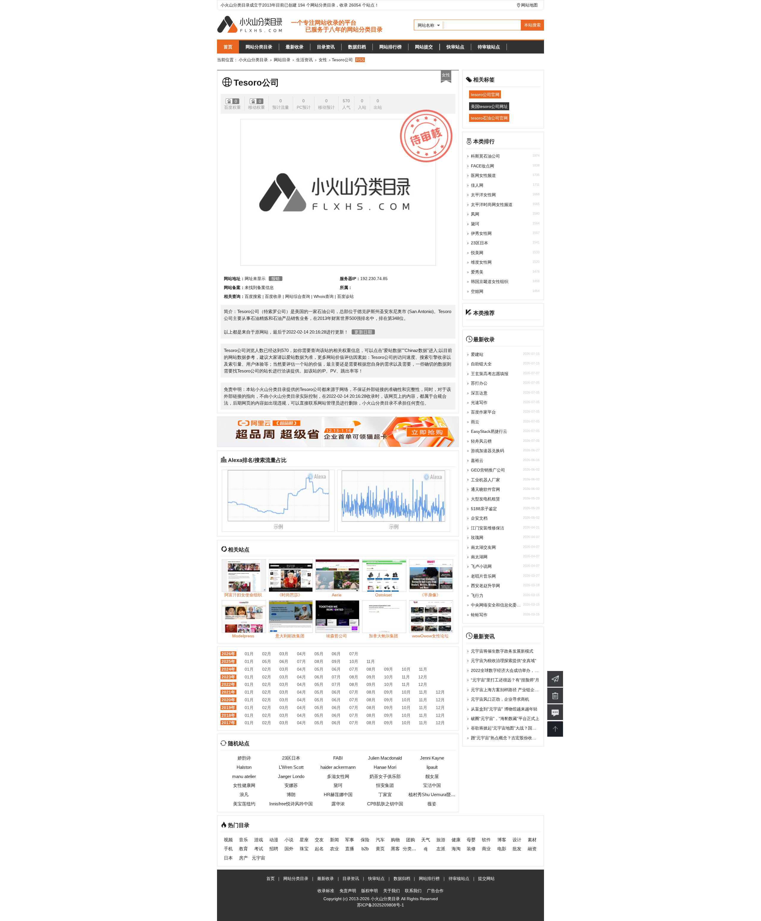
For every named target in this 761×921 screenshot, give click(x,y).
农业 (334, 848)
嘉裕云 (477, 460)
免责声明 (347, 890)
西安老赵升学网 (485, 585)
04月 (301, 653)
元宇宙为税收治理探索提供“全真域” (503, 660)
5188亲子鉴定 (484, 508)
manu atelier (244, 776)
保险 (365, 839)
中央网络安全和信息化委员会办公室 (504, 605)
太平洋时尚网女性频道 (491, 204)
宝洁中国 (432, 785)
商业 (486, 848)
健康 (456, 839)
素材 (532, 839)
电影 (501, 848)
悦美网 (477, 252)
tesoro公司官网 (485, 94)
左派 (440, 848)
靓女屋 (432, 776)
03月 (283, 653)
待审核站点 (489, 46)
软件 (486, 839)
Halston (244, 767)
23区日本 (291, 757)
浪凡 (244, 794)
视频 (228, 839)
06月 (336, 653)
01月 (249, 653)
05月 (319, 653)
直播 (349, 848)
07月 (353, 653)
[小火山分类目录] (300, 24)
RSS (360, 59)
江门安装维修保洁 (487, 528)
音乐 (243, 839)
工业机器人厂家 (485, 479)
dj (425, 848)
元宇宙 (258, 857)
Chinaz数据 (416, 350)
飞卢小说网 (481, 566)
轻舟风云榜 (481, 441)
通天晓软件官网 (485, 489)
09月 (336, 661)
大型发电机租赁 (485, 498)
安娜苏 (291, 785)
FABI (338, 757)
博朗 (291, 794)
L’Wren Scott (291, 767)
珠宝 (304, 848)
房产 (243, 857)
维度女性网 (481, 262)
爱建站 (477, 354)
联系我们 (413, 890)
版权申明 (369, 890)
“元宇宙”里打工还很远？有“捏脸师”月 (505, 680)
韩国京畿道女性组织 (489, 281)
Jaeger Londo (291, 776)
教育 (243, 848)
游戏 (258, 839)
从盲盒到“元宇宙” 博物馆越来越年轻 (504, 709)
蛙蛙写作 (479, 614)
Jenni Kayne (432, 757)
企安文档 (479, 518)
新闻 (334, 839)
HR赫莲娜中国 (338, 794)
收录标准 (325, 890)
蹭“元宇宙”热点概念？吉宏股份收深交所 (508, 737)
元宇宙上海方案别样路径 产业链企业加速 (509, 689)
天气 (425, 839)
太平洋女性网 (483, 194)
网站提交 (424, 46)
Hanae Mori (385, 767)
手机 (228, 848)
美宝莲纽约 (244, 803)
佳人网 (477, 185)
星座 (304, 839)
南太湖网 (479, 556)
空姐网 (477, 291)
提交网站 (486, 878)
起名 (319, 848)
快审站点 (455, 46)
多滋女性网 (338, 776)
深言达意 (479, 393)
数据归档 (357, 46)
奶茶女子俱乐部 (385, 776)
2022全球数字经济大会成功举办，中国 (507, 670)
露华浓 (338, 803)
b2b (365, 848)
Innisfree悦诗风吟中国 (291, 803)
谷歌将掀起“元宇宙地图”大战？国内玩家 (508, 728)
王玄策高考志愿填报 (489, 373)
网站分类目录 (259, 46)
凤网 (475, 214)
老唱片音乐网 (483, 576)
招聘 (273, 848)
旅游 (440, 839)
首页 (228, 46)
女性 (323, 59)
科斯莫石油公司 (485, 156)
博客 (501, 839)
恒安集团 (385, 785)
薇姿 (431, 803)
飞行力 (477, 595)
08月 (319, 661)
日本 (228, 857)
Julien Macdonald (385, 757)
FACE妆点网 (482, 166)
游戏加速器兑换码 (487, 450)
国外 (288, 848)
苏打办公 (479, 383)
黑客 (395, 848)
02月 (266, 653)
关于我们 (391, 890)
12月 (422, 677)
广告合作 (435, 890)
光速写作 (479, 402)
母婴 (471, 839)
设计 (516, 839)
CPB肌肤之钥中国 (385, 803)
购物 (395, 839)
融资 (532, 848)
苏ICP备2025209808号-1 (380, 905)
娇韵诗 (244, 757)
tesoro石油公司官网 (489, 118)
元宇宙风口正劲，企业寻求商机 (500, 699)
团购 (410, 839)
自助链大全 (481, 364)
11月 (371, 661)
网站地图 (529, 5)
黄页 (380, 848)
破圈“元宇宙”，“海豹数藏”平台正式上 (505, 718)
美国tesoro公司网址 (489, 106)
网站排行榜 (390, 46)
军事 (349, 839)
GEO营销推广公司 (488, 470)
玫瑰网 (477, 537)
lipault (432, 767)
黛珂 (338, 785)
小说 (288, 839)
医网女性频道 (483, 175)
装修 (471, 848)
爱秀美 (477, 272)
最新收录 (295, 46)
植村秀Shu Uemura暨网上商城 (431, 794)
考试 (258, 848)
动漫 (273, 839)
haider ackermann (338, 767)
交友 (319, 839)
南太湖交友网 (483, 547)
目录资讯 (326, 46)
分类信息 (410, 848)
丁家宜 (385, 794)
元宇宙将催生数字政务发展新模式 (502, 651)
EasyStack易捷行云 (489, 431)
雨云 (475, 421)
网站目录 (282, 59)
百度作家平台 (483, 412)
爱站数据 (393, 350)
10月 (353, 661)
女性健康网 (244, 785)
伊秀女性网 (481, 233)
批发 (516, 848)
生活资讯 (304, 59)
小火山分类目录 (253, 59)
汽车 (380, 839)
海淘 (456, 848)
